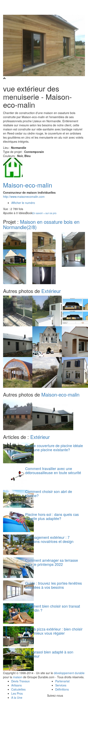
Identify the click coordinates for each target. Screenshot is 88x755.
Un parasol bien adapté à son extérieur (49, 654)
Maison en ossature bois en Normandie (41, 224)
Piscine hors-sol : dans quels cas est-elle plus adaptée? (52, 516)
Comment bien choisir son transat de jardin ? (52, 608)
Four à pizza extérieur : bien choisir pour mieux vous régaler (53, 631)
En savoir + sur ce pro (44, 213)
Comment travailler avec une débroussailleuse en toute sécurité (53, 470)
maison (17, 677)
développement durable (69, 673)
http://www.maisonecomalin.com (24, 196)
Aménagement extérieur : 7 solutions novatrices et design (49, 539)
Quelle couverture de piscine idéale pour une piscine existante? (54, 447)
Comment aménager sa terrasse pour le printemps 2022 (51, 562)
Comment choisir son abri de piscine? (48, 493)
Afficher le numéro (23, 203)
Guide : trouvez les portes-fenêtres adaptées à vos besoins (53, 585)
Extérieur (51, 290)
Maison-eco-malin (27, 185)
